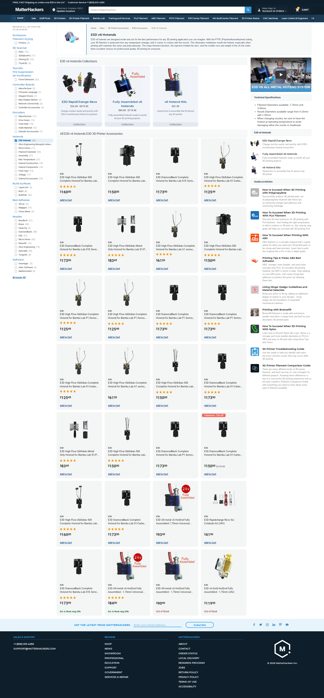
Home (93, 28)
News (108, 648)
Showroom (113, 653)
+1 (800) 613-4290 (95, 2)
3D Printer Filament (79, 18)
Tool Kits (18, 68)
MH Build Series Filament (225, 18)
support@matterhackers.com (35, 648)
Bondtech (26, 220)
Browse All (19, 277)
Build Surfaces (22, 183)
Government (113, 672)
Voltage (25, 174)
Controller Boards (23, 84)
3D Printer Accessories (118, 28)
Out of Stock (162, 611)
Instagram (267, 625)
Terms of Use (188, 681)
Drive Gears (27, 120)
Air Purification (22, 75)
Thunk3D (25, 63)
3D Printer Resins (250, 18)
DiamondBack (28, 231)
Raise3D (25, 243)
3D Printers (59, 18)
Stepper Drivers (28, 96)
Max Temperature (29, 159)
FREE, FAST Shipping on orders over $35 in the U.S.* (39, 2)
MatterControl (27, 271)
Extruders (19, 112)
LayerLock (25, 187)
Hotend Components (31, 167)
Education (112, 662)
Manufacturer (27, 88)
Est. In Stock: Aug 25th (70, 611)
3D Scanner (20, 47)
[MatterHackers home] (29, 10)
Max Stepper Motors (30, 99)
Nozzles (17, 216)
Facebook (254, 625)
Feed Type (26, 171)
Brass (24, 224)
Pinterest (280, 625)
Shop (108, 643)
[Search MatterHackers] (248, 10)
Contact (184, 648)
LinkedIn (274, 625)
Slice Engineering (29, 247)
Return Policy (188, 672)
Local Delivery (189, 658)
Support (110, 667)
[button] (67, 10)
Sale (34, 18)
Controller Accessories (31, 107)
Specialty (25, 251)
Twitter (261, 625)
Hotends (18, 136)
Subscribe (200, 625)
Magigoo (25, 207)
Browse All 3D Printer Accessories (26, 28)
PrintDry (24, 43)
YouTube (287, 625)
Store (102, 28)
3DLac (24, 204)
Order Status (188, 653)
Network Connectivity (31, 103)
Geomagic (26, 263)
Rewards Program (192, 662)
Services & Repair (116, 677)
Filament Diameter (30, 152)
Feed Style (26, 124)
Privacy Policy (189, 677)
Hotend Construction (31, 163)
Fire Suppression (23, 71)
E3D (23, 235)
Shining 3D (26, 59)
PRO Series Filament (198, 18)
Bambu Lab (99, 18)
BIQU (23, 191)
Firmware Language (30, 92)
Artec (24, 51)
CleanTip (25, 228)
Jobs (182, 667)
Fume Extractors (29, 79)
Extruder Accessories (31, 131)
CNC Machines (270, 18)
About (183, 643)
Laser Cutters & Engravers (295, 18)
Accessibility (187, 686)
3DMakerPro (27, 55)
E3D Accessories (140, 28)
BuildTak (25, 195)
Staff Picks (44, 18)
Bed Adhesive (21, 200)
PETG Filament (176, 18)
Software (18, 259)
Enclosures (19, 35)
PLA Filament (141, 18)
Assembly (26, 155)
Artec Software (28, 267)
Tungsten (25, 254)
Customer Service (77, 2)
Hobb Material (28, 127)
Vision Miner (26, 211)
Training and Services (119, 18)
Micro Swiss (27, 148)
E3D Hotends (27, 140)
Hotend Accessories (31, 178)
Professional (114, 658)
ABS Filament (158, 18)
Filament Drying (23, 39)
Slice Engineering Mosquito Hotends (35, 144)
